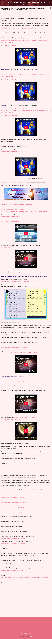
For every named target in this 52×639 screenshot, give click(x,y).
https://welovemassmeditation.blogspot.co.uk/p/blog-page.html (14, 550)
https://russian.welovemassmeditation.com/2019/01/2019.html (13, 381)
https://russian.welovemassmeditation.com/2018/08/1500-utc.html (14, 533)
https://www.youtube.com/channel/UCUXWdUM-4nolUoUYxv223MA (14, 142)
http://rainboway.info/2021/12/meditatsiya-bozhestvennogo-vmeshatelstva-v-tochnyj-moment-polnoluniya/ (22, 272)
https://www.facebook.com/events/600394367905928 (11, 216)
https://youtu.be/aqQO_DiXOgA (11, 79)
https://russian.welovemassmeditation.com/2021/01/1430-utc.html (14, 347)
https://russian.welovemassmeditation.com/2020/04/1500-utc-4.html (14, 507)
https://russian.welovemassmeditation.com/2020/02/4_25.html (13, 517)
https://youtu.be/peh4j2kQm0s (36, 154)
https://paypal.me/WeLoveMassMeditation (9, 455)
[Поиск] (50, 3)
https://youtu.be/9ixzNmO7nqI (10, 45)
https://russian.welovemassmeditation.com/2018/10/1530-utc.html (14, 543)
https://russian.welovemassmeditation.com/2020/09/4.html (12, 497)
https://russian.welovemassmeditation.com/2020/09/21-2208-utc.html (14, 502)
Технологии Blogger (26, 633)
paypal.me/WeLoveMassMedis (7, 556)
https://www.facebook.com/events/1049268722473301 (12, 151)
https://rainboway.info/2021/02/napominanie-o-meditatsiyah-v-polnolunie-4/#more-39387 (18, 28)
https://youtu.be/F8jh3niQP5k (6, 247)
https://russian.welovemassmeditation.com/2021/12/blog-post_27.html (15, 281)
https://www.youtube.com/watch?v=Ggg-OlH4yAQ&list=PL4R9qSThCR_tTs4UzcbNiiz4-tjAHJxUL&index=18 (22, 352)
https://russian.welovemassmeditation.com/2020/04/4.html (12, 512)
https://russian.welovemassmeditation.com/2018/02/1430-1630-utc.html (15, 528)
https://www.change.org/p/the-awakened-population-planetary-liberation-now (16, 204)
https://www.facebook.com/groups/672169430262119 (12, 570)
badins (31, 636)
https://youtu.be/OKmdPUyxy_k (11, 115)
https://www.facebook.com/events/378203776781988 (11, 386)
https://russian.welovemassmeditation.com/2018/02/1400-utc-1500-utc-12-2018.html (17, 522)
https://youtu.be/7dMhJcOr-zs (7, 391)
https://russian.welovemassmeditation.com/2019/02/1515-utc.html (14, 538)
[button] (50, 8)
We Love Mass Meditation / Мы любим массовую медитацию (26, 3)
